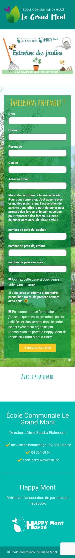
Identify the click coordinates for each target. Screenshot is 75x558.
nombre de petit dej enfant (26, 246)
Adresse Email (18, 179)
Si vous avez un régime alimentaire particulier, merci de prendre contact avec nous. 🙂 (33, 297)
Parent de (15, 146)
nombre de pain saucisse (25, 262)
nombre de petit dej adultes (27, 230)
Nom (11, 114)
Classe (13, 163)
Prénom (13, 130)
